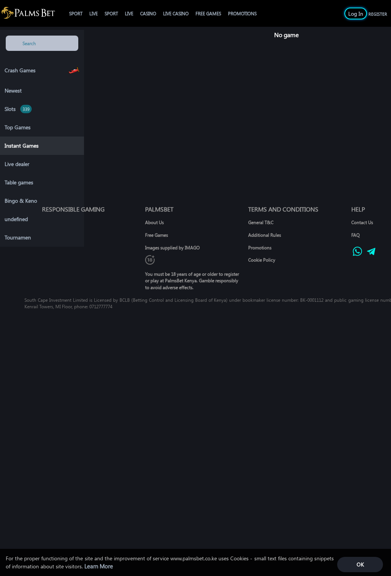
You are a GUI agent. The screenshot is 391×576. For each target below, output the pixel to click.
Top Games (18, 127)
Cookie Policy (261, 260)
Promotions (259, 247)
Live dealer (17, 164)
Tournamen (18, 237)
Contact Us (362, 222)
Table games (19, 182)
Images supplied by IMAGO (172, 247)
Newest (13, 90)
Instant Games (22, 145)
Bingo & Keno (21, 200)
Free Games (156, 235)
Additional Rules (264, 235)
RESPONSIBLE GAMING (73, 209)
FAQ (355, 235)
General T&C (260, 222)
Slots (10, 108)
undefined (16, 219)
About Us (154, 222)
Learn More (98, 566)
